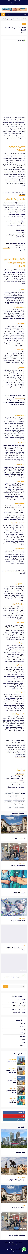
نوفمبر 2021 (22, 1039)
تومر (10, 798)
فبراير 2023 (22, 1026)
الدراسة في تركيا (20, 773)
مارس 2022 (22, 1036)
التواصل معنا (14, 404)
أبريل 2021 (22, 1045)
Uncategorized (12, 1059)
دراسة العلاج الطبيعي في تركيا (14, 852)
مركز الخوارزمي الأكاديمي (17, 776)
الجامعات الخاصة (21, 796)
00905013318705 (20, 756)
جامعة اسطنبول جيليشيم (19, 801)
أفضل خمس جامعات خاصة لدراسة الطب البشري (14, 934)
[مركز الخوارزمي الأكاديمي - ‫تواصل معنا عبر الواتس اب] (24, 1249)
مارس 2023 (22, 1023)
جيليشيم (22, 804)
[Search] (8, 14)
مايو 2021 (23, 1042)
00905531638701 (20, 754)
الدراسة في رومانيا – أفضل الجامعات (16, 1002)
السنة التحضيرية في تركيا (19, 798)
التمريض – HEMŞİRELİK (14, 879)
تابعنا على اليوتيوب (3, 14)
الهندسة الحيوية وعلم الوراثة (14, 907)
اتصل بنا (6, 1242)
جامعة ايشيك (8, 801)
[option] (14, 1061)
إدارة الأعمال (17, 793)
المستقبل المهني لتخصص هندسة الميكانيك (14, 963)
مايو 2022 (23, 1029)
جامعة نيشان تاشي (21, 999)
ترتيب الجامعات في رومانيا (14, 824)
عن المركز (11, 1242)
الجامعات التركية (8, 793)
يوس (10, 807)
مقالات (24, 24)
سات (16, 804)
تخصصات (23, 863)
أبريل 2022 (22, 1033)
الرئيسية (20, 1242)
